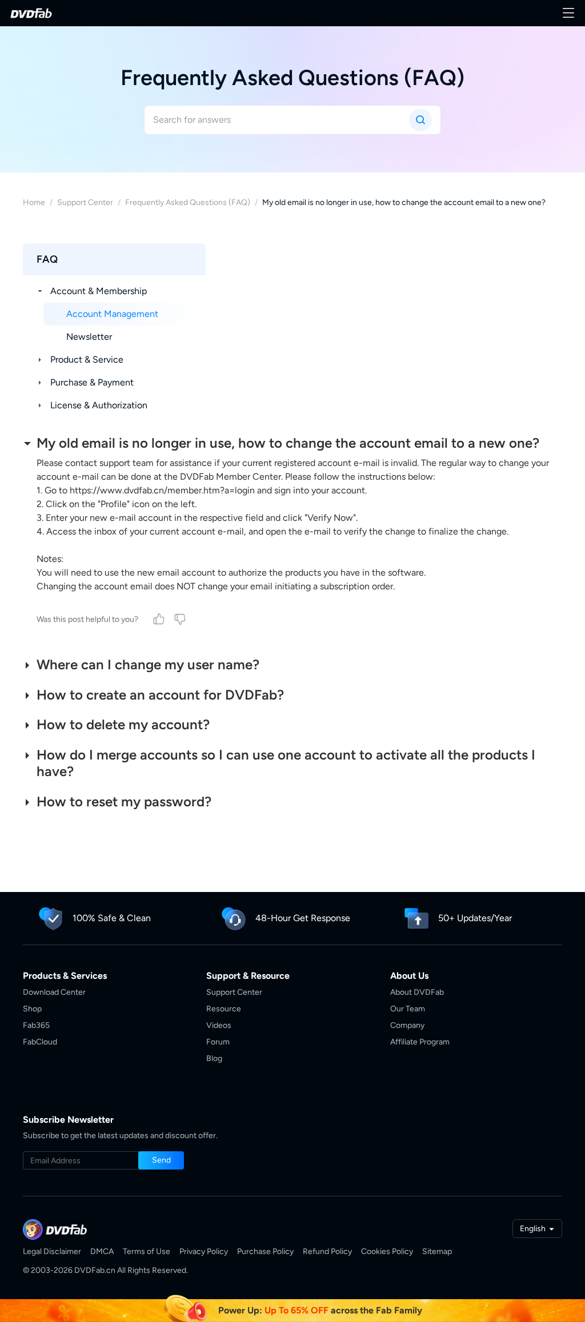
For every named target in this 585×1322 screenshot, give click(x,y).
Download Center (54, 992)
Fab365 (36, 1025)
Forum (218, 1042)
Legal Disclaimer (52, 1251)
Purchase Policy (265, 1251)
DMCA (102, 1251)
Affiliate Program (420, 1042)
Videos (218, 1025)
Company (407, 1025)
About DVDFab (417, 992)
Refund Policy (327, 1251)
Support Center (85, 202)
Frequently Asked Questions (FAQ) (187, 202)
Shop (32, 1009)
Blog (214, 1058)
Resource (223, 1009)
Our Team (407, 1009)
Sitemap (437, 1251)
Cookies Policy (387, 1251)
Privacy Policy (203, 1251)
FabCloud (40, 1042)
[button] (161, 1160)
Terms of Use (146, 1251)
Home (34, 202)
